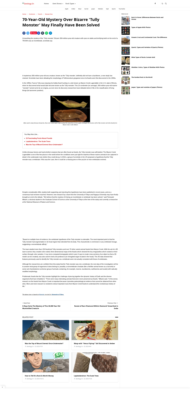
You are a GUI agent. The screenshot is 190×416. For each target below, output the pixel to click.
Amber (73, 9)
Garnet (86, 9)
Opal (107, 9)
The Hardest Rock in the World (141, 77)
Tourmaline (122, 9)
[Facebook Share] (24, 33)
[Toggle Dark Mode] (162, 3)
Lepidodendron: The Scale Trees (38, 141)
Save (34, 33)
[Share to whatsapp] (46, 33)
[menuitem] (46, 3)
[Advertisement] (70, 58)
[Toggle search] (166, 3)
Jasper (93, 9)
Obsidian (100, 9)
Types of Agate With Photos (141, 27)
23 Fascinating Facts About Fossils (39, 138)
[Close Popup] (2, 387)
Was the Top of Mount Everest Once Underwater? (44, 144)
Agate (66, 9)
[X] (158, 3)
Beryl (79, 9)
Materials (41, 294)
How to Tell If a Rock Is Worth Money (39, 376)
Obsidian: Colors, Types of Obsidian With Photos (147, 67)
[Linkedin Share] (38, 33)
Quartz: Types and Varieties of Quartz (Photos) (147, 47)
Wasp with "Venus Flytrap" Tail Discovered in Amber (94, 343)
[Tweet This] (27, 33)
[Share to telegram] (50, 33)
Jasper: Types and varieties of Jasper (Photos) (146, 87)
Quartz (114, 9)
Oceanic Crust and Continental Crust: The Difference (149, 37)
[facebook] (155, 3)
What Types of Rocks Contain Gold (143, 57)
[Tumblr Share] (42, 33)
